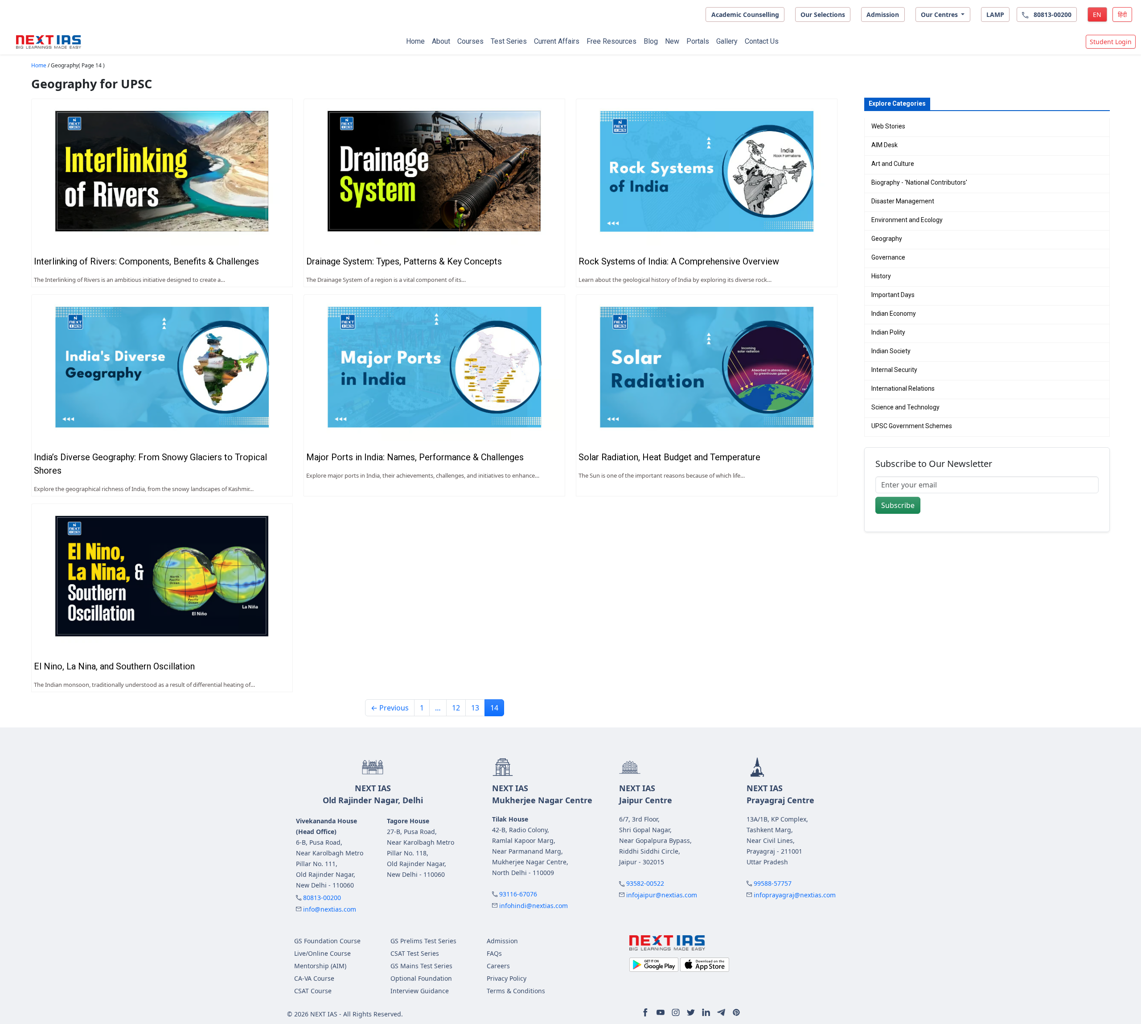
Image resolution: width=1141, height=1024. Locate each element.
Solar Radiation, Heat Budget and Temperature (669, 457)
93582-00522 (645, 883)
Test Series (509, 41)
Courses (470, 41)
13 (475, 708)
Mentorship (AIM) (320, 966)
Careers (498, 966)
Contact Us (762, 41)
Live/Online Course (322, 953)
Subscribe (898, 505)
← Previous (390, 708)
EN (1097, 14)
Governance (888, 257)
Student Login (1111, 41)
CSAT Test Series (414, 953)
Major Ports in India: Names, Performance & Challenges (415, 457)
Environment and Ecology (907, 219)
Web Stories (888, 126)
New (672, 41)
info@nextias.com (329, 909)
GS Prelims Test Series (423, 941)
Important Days (893, 294)
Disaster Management (902, 201)
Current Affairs (556, 41)
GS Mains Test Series (421, 966)
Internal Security (894, 369)
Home (415, 41)
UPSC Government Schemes (911, 425)
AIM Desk (884, 145)
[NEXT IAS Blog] (48, 42)
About (441, 41)
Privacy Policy (506, 978)
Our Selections (822, 14)
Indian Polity (888, 332)
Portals (697, 41)
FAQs (494, 953)
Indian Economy (893, 313)
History (881, 276)
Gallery (727, 41)
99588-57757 (773, 883)
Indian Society (891, 351)
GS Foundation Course (327, 941)
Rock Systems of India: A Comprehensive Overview (679, 261)
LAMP (995, 14)
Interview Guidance (419, 991)
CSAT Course (313, 991)
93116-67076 (518, 894)
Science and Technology (905, 407)
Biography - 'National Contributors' (919, 182)
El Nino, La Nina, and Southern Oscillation (114, 666)
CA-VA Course (314, 978)
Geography (886, 238)
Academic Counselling (745, 14)
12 (456, 708)
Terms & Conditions (516, 991)
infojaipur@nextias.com (661, 895)
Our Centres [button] (940, 14)
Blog (651, 41)
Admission (882, 14)
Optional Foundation (421, 978)
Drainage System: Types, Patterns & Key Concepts (404, 261)
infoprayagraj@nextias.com (795, 895)
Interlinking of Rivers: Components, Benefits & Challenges (146, 261)
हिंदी (1122, 14)
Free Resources (611, 41)
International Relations (903, 388)
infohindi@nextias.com (533, 905)
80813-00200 (322, 897)
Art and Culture (892, 163)
